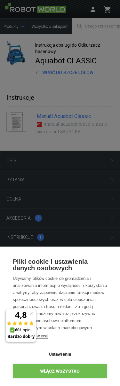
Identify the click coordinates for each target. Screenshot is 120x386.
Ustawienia (60, 354)
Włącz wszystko (60, 371)
